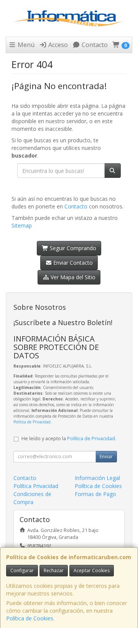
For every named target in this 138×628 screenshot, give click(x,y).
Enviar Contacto (72, 262)
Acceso (57, 45)
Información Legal (97, 478)
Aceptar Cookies (92, 570)
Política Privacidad (35, 486)
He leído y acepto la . (68, 438)
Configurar (22, 570)
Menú (25, 45)
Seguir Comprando (72, 248)
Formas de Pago (95, 494)
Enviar (106, 456)
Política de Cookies (29, 618)
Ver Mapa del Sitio (72, 277)
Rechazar (54, 570)
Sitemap (22, 225)
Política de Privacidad (32, 422)
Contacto (94, 45)
